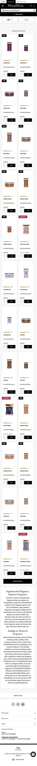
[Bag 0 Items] (33, 6)
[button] (33, 754)
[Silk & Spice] (26, 101)
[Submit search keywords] (31, 5)
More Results (17, 581)
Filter (8, 20)
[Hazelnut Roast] (26, 419)
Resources (5, 718)
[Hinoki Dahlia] (9, 419)
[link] (18, 14)
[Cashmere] (9, 509)
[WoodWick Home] (11, 1)
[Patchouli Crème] (26, 237)
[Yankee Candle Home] (3, 1)
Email (4, 732)
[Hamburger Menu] (3, 6)
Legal (3, 724)
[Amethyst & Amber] (26, 555)
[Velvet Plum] (9, 56)
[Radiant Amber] (9, 192)
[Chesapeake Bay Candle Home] (21, 1)
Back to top (18, 695)
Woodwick (5, 713)
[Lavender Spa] (9, 283)
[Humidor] (26, 328)
